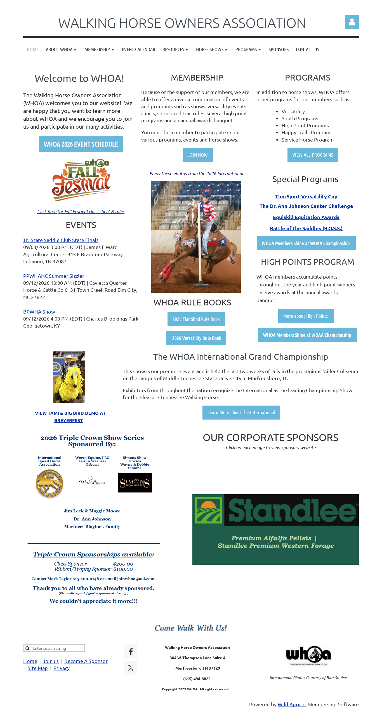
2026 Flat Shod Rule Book (196, 319)
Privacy (61, 668)
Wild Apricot (292, 704)
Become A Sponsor (86, 661)
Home (30, 661)
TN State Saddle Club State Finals (60, 240)
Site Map (38, 668)
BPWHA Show (39, 311)
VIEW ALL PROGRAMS (313, 155)
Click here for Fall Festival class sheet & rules (80, 211)
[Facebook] (131, 651)
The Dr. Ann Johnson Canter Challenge (306, 206)
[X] (131, 668)
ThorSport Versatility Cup (306, 196)
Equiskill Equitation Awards (306, 217)
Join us (51, 661)
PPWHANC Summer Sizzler (53, 276)
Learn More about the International (241, 412)
